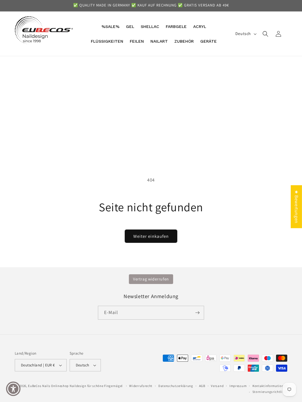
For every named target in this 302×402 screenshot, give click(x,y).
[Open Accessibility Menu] (13, 388)
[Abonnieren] (197, 313)
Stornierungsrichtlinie (269, 392)
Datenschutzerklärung (175, 386)
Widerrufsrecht (140, 386)
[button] (265, 33)
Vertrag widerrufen (151, 279)
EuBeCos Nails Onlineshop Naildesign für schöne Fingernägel (75, 386)
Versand (217, 386)
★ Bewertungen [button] (296, 206)
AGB (202, 386)
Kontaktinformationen (269, 386)
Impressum (238, 386)
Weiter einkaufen (151, 236)
